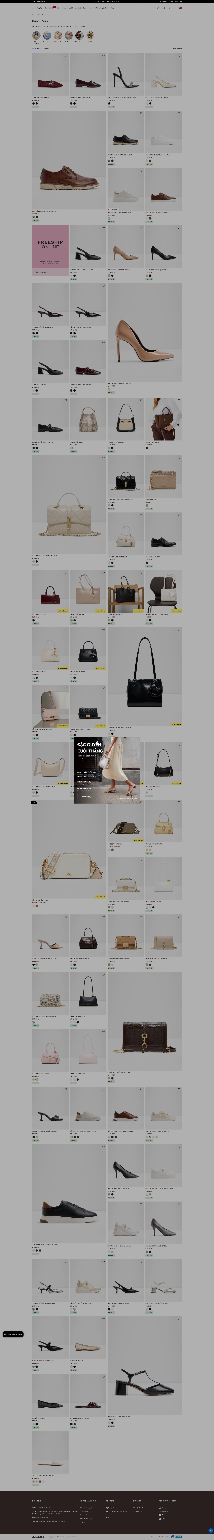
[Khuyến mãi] (107, 770)
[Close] (138, 738)
